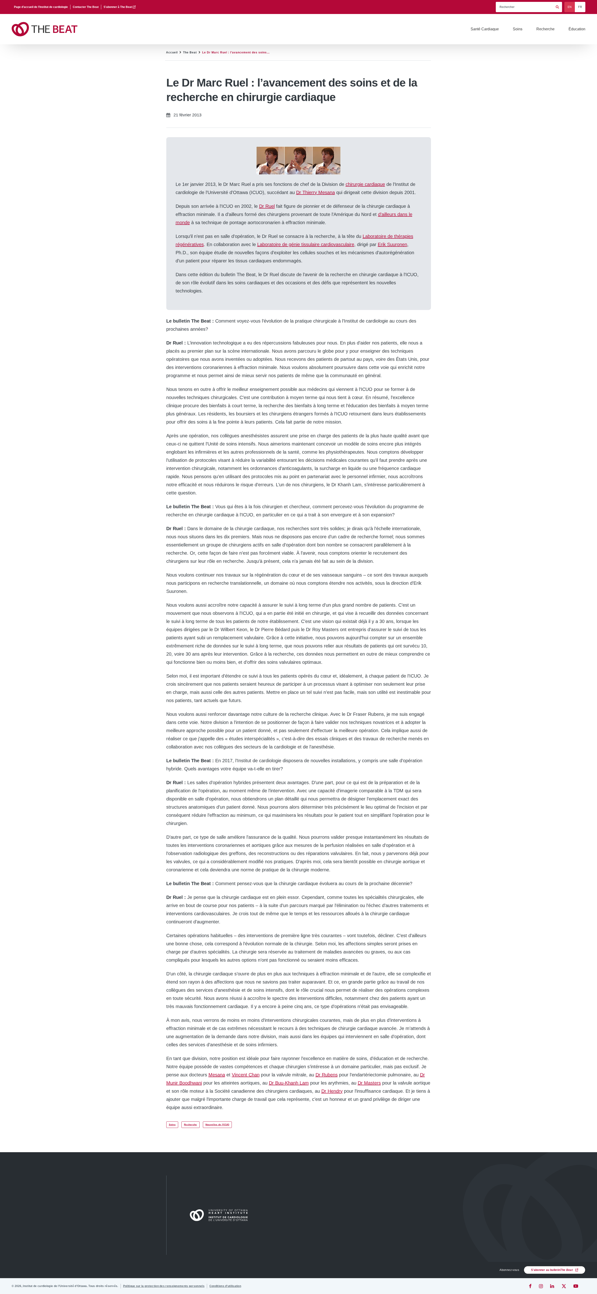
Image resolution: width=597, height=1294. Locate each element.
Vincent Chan (246, 1074)
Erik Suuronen (392, 244)
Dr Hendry (332, 1091)
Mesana (216, 1074)
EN (570, 7)
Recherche (190, 1124)
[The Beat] (47, 29)
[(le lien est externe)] (530, 1286)
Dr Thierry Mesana (315, 192)
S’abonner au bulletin (552, 1270)
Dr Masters (369, 1082)
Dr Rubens (327, 1074)
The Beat (190, 52)
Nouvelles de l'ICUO (217, 1124)
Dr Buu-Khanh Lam (289, 1082)
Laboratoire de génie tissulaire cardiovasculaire (305, 244)
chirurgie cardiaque (365, 184)
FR (580, 7)
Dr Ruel (267, 206)
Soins (172, 1124)
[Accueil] (221, 1215)
